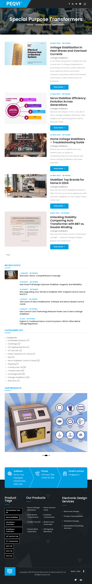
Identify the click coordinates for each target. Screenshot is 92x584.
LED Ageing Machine (17, 347)
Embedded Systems (17, 340)
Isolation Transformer (49, 516)
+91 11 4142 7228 (47, 475)
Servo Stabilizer (12, 517)
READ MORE (58, 87)
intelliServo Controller (10, 530)
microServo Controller (10, 523)
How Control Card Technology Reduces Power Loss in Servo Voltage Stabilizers (51, 312)
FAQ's (78, 571)
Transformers (14, 370)
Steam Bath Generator (32, 530)
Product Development (73, 516)
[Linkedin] (72, 4)
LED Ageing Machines (48, 530)
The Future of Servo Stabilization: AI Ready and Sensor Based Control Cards (52, 302)
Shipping (12, 364)
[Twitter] (76, 4)
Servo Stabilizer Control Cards (22, 360)
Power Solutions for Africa (20, 354)
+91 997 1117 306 (47, 478)
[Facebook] (69, 4)
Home (30, 24)
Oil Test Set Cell (12, 536)
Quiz (10, 357)
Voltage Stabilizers (16, 377)
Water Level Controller (49, 523)
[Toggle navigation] (85, 4)
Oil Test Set (13, 350)
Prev (8, 255)
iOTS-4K (9, 551)
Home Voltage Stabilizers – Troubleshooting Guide (67, 140)
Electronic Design (71, 511)
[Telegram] (80, 4)
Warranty (12, 380)
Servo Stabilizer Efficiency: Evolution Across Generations (68, 101)
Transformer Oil (15, 367)
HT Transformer (12, 541)
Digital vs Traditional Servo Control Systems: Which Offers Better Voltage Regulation (50, 322)
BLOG (73, 571)
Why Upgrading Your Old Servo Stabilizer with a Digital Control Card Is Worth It (52, 293)
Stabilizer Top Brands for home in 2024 (67, 181)
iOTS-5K (9, 556)
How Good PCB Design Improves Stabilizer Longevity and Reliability (51, 284)
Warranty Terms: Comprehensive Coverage (40, 275)
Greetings (12, 343)
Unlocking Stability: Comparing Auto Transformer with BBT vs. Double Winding (67, 222)
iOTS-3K (9, 546)
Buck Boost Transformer (32, 516)
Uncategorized (15, 374)
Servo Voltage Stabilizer (33, 508)
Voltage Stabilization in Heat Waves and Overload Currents (68, 51)
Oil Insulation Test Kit (13, 511)
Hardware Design (71, 521)
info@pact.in (74, 475)
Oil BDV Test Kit (33, 522)
